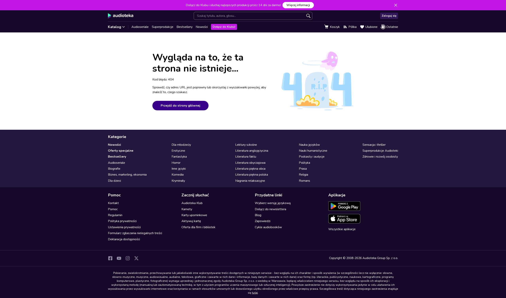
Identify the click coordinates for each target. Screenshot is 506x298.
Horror (176, 163)
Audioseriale (140, 27)
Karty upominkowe (194, 215)
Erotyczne (178, 151)
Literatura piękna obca (250, 169)
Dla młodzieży (181, 145)
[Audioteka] (120, 15)
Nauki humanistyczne (313, 151)
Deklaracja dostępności (124, 239)
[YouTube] (119, 258)
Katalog (114, 27)
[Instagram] (127, 258)
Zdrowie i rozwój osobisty (380, 156)
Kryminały (178, 181)
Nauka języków (309, 145)
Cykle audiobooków (268, 227)
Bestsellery (185, 27)
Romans (304, 181)
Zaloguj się (389, 16)
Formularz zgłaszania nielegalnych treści (135, 233)
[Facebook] (110, 258)
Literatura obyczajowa (250, 163)
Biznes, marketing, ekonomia (127, 174)
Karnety (186, 209)
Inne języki (179, 169)
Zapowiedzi (262, 221)
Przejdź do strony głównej (180, 105)
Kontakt (113, 203)
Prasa (303, 169)
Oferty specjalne (120, 151)
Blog (258, 215)
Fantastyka (179, 156)
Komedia (178, 174)
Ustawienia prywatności (124, 227)
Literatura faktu (245, 156)
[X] (136, 258)
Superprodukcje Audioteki (380, 151)
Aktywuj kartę (191, 221)
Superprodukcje (162, 27)
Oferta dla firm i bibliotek (198, 227)
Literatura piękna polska (251, 174)
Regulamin (115, 215)
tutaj (255, 293)
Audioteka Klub (192, 203)
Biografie (114, 169)
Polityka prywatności (122, 221)
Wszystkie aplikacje (342, 229)
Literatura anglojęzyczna (251, 151)
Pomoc (113, 209)
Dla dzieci (114, 181)
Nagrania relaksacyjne (250, 181)
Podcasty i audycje (312, 156)
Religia (303, 174)
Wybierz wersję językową (273, 203)
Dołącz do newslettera (270, 209)
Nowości (202, 27)
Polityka (304, 163)
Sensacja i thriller (374, 145)
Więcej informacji (298, 5)
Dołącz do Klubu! (224, 27)
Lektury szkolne (246, 145)
